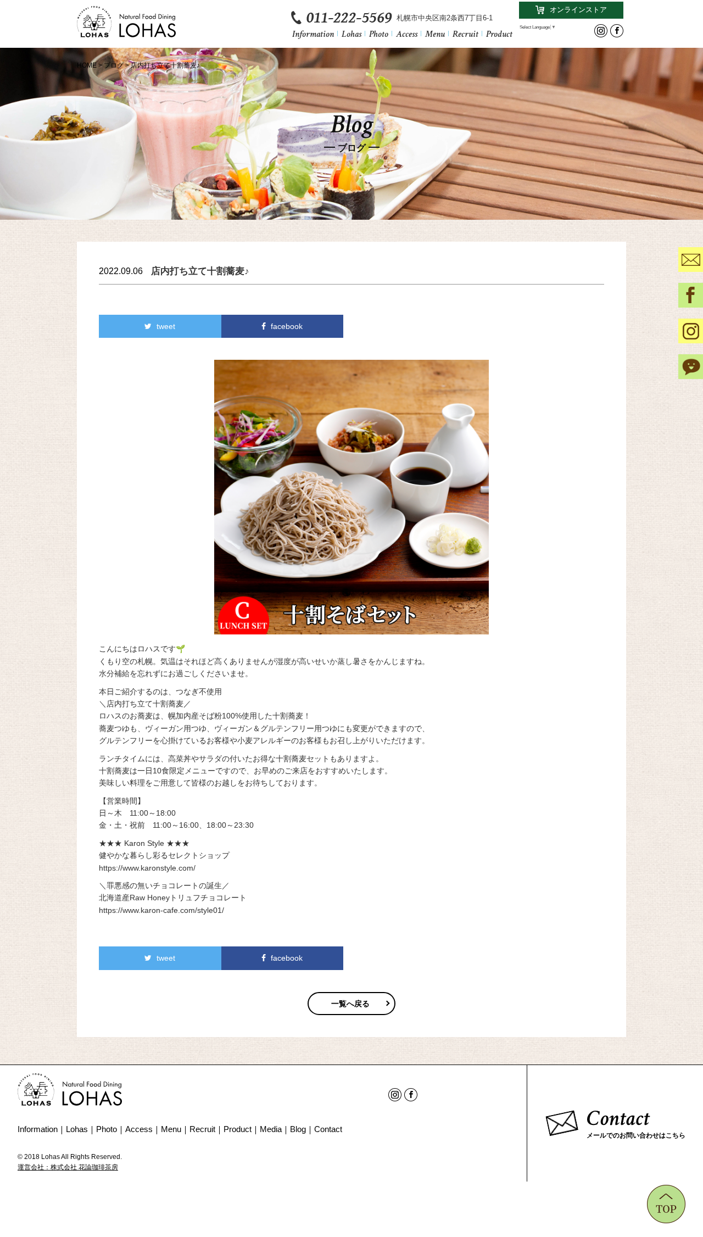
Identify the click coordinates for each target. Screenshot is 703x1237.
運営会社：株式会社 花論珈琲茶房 (68, 1167)
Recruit (465, 33)
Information (313, 33)
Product (499, 33)
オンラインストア (578, 9)
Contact (328, 1129)
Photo (378, 33)
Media (271, 1129)
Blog (298, 1129)
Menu (435, 33)
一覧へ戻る (350, 1003)
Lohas (351, 33)
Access (406, 33)
